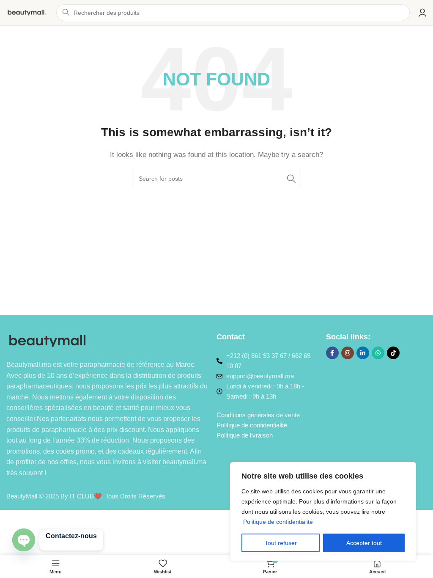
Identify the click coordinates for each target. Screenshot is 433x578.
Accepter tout (364, 542)
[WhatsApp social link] (378, 353)
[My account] (422, 12)
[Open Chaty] (23, 539)
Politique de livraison (244, 435)
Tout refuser (281, 542)
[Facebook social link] (332, 353)
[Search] (291, 178)
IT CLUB (82, 496)
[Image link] (49, 340)
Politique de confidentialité (278, 521)
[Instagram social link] (347, 353)
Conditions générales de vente (258, 414)
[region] (323, 511)
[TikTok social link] (393, 353)
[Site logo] (27, 12)
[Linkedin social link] (362, 353)
